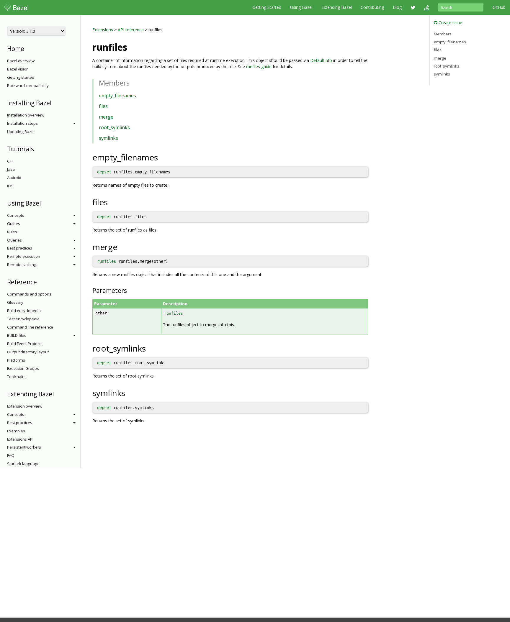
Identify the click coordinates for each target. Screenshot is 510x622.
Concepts (15, 215)
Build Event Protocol (24, 343)
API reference (131, 29)
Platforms (16, 360)
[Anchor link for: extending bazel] (57, 393)
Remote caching (21, 264)
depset (104, 172)
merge (106, 117)
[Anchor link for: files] (112, 202)
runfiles (106, 261)
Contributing (372, 7)
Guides (13, 223)
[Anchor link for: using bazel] (44, 203)
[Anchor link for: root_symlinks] (150, 348)
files (103, 106)
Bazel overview (21, 60)
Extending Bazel (336, 7)
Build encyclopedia (24, 310)
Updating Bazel (21, 131)
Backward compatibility (28, 85)
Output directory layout (28, 352)
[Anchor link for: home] (27, 48)
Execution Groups (23, 368)
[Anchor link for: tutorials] (37, 148)
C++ (10, 161)
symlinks (108, 138)
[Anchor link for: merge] (121, 246)
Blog (397, 7)
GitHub (499, 7)
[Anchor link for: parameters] (130, 290)
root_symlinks (114, 127)
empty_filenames (117, 95)
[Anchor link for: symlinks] (129, 392)
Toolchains (17, 376)
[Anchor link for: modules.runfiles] (132, 46)
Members (443, 33)
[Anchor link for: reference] (40, 281)
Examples (16, 431)
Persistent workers (24, 447)
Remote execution (23, 256)
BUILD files (16, 335)
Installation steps (22, 123)
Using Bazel (301, 7)
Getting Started (266, 7)
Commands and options (29, 294)
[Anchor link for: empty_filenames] (162, 157)
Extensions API (20, 439)
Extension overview (24, 406)
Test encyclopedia (23, 318)
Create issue (449, 22)
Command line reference (30, 327)
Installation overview (25, 115)
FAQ (10, 455)
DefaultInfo (321, 60)
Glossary (15, 302)
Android (14, 177)
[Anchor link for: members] (133, 82)
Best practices (19, 248)
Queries (14, 240)
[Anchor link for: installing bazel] (55, 102)
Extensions (102, 29)
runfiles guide (259, 66)
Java (11, 169)
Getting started (20, 77)
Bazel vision (18, 69)
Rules (12, 231)
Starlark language (23, 463)
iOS (10, 185)
